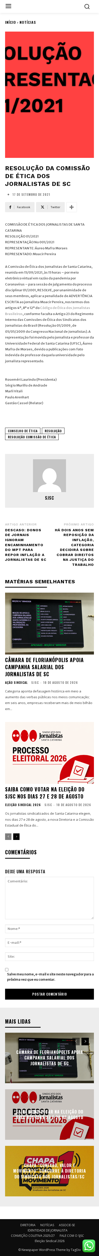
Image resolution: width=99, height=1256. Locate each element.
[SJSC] (49, 475)
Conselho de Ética (23, 431)
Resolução (53, 431)
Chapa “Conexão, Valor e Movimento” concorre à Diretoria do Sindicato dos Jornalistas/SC (49, 1171)
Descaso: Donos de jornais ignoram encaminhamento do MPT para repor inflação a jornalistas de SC (25, 545)
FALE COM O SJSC (72, 1236)
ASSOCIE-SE (67, 1225)
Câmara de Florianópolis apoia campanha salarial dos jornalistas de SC (44, 667)
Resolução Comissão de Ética (32, 437)
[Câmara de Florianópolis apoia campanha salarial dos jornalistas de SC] (49, 624)
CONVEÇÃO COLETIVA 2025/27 (33, 1236)
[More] (71, 207)
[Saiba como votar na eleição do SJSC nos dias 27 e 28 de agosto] (49, 753)
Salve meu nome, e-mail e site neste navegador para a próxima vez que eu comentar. (50, 977)
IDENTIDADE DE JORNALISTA (48, 1230)
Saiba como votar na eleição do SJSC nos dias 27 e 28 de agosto (45, 792)
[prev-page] (8, 836)
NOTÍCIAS (28, 22)
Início (10, 22)
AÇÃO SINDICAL (16, 682)
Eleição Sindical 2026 (23, 804)
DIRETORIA (28, 1225)
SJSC (49, 498)
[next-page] (16, 836)
